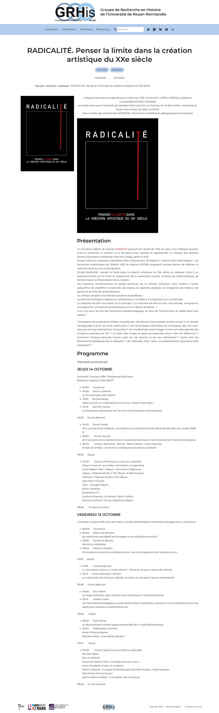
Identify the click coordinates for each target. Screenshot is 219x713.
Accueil (39, 85)
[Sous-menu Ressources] (110, 29)
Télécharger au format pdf (92, 361)
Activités (102, 69)
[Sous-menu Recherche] (76, 29)
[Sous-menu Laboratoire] (59, 29)
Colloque (117, 69)
